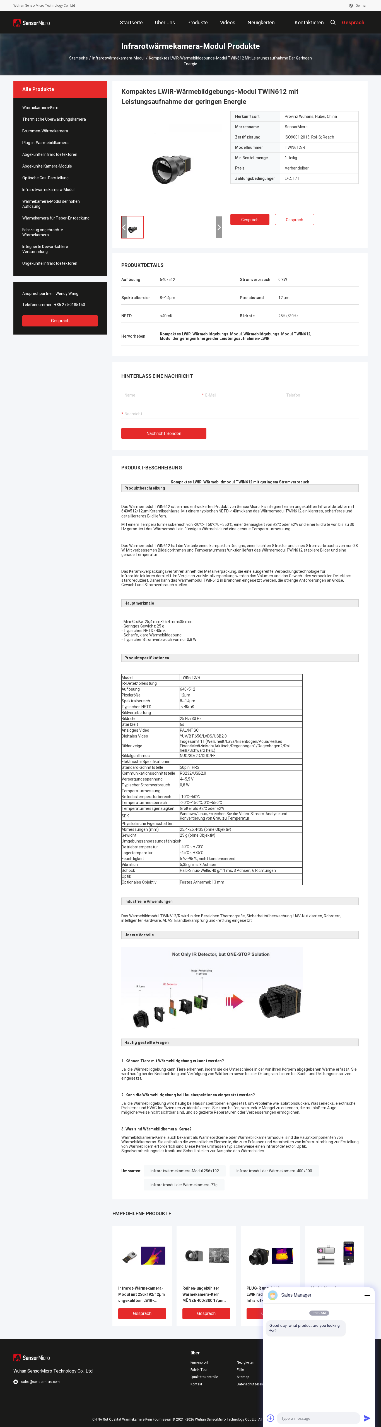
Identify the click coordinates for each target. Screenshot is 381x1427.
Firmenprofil (199, 1362)
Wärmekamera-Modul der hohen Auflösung (51, 204)
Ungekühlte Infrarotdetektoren (49, 263)
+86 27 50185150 (69, 304)
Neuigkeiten (245, 1362)
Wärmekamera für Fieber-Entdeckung (56, 218)
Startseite (78, 58)
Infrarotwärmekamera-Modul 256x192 (185, 1171)
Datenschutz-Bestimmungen (255, 1384)
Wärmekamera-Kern (40, 107)
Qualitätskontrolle (204, 1377)
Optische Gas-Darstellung (45, 178)
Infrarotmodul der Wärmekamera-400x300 (274, 1171)
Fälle (240, 1370)
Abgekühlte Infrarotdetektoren (49, 154)
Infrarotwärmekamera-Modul (118, 58)
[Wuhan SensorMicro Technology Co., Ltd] (31, 22)
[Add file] (270, 1418)
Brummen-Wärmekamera (45, 131)
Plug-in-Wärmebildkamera (45, 142)
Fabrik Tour (199, 1370)
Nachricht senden (163, 433)
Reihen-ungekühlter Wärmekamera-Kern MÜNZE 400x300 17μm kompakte (202, 1295)
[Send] (367, 1418)
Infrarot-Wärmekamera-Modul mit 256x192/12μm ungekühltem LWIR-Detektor (141, 1295)
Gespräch (60, 320)
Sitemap (243, 1377)
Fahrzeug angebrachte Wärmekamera (42, 232)
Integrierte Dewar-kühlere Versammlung (45, 249)
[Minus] (367, 1295)
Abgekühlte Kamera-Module (47, 166)
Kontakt (196, 1384)
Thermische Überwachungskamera (54, 119)
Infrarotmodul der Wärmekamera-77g (184, 1185)
